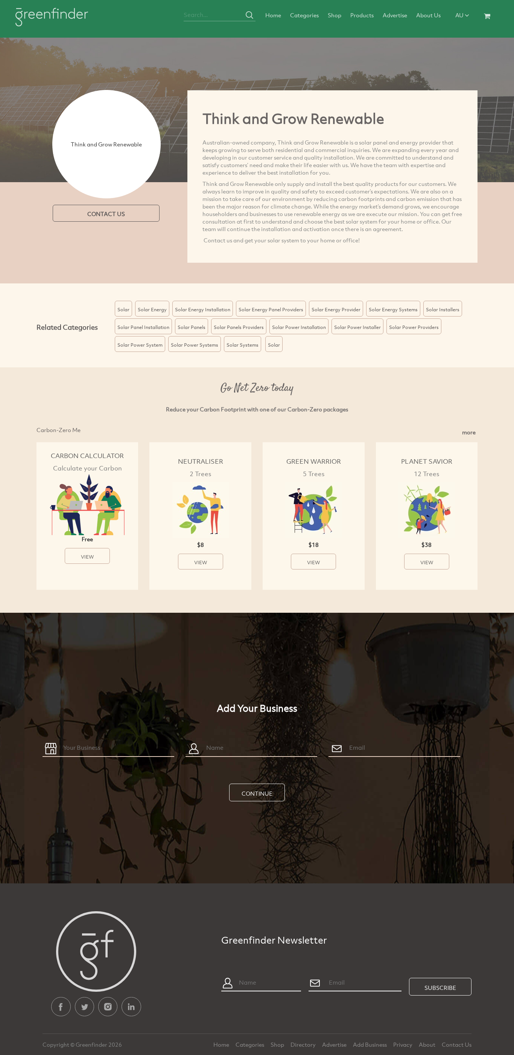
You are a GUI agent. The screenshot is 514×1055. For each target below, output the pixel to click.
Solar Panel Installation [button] (143, 327)
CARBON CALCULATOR (87, 455)
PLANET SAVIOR (426, 461)
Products (362, 15)
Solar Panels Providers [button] (239, 327)
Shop (334, 15)
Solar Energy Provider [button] (336, 309)
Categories (304, 15)
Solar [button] (123, 309)
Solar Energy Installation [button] (202, 309)
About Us (428, 15)
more (469, 432)
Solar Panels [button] (191, 327)
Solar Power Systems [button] (194, 344)
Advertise (395, 15)
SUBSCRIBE (440, 987)
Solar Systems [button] (243, 344)
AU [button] (460, 15)
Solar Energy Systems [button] (393, 309)
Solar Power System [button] (140, 344)
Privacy (403, 1044)
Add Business (370, 1044)
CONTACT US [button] (106, 214)
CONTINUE (257, 793)
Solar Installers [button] (442, 309)
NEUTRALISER (200, 461)
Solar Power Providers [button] (414, 327)
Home (273, 15)
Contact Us (456, 1044)
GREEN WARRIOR (313, 461)
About (427, 1044)
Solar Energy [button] (152, 309)
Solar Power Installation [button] (299, 327)
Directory (303, 1044)
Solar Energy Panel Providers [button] (271, 309)
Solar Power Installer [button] (357, 327)
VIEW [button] (87, 556)
